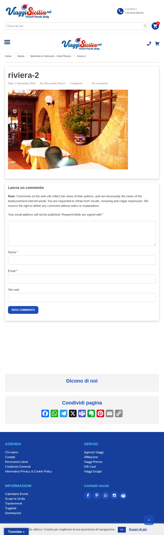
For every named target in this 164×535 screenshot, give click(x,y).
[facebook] (88, 496)
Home (8, 56)
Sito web (13, 289)
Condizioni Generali (17, 466)
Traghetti (10, 508)
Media (21, 56)
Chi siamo (11, 452)
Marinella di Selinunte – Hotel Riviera (50, 56)
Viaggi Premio (93, 461)
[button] (7, 44)
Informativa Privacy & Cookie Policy (28, 471)
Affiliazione (91, 457)
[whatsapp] (106, 496)
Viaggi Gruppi (93, 471)
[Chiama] (148, 44)
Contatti (10, 457)
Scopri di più (138, 529)
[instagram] (114, 496)
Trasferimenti (13, 503)
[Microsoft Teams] (123, 496)
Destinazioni (13, 513)
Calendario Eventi (16, 494)
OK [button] (121, 529)
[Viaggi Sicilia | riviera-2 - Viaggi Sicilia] (29, 11)
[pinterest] (97, 496)
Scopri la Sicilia (15, 498)
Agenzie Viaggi (93, 452)
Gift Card (90, 466)
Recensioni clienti (16, 461)
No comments (100, 83)
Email (12, 271)
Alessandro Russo (54, 83)
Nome (13, 252)
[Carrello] (157, 44)
